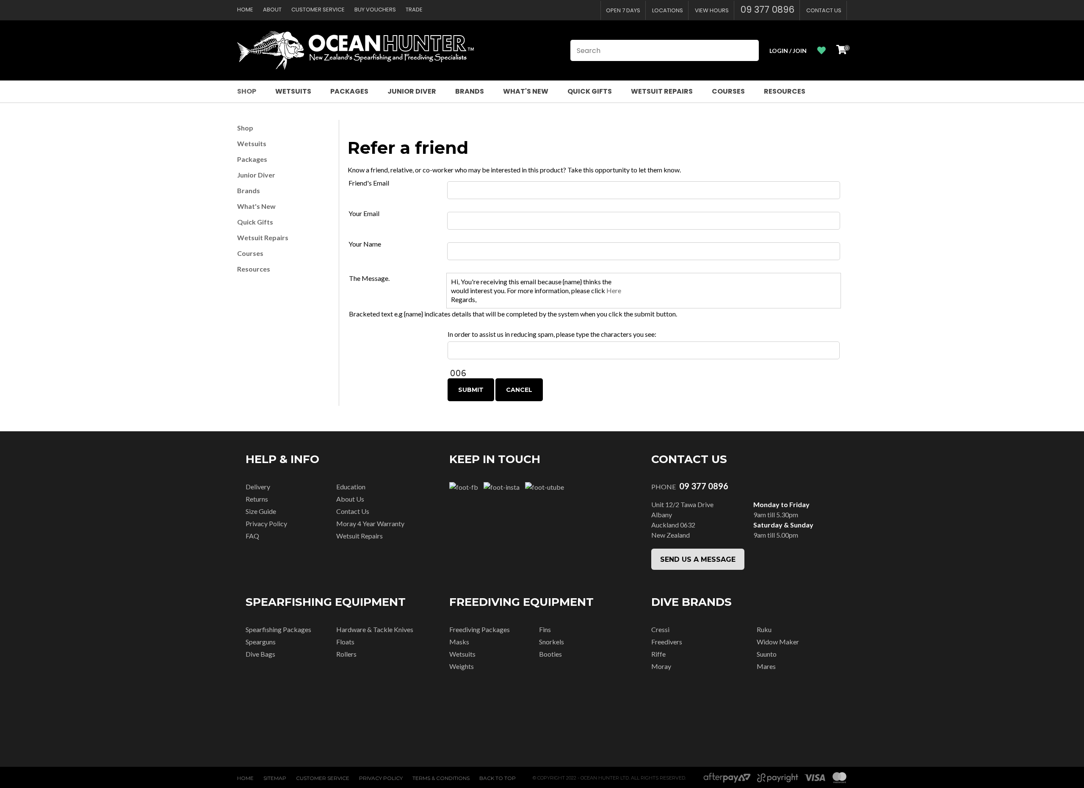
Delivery (258, 487)
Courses (728, 91)
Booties (550, 654)
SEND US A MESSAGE (698, 559)
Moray (661, 666)
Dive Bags (260, 654)
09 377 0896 (767, 9)
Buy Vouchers (375, 10)
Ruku (764, 629)
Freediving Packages (479, 629)
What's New (525, 91)
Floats (345, 642)
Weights (461, 666)
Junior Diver (411, 91)
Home (245, 10)
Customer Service (318, 10)
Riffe (658, 654)
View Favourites (821, 50)
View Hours (712, 10)
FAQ (252, 536)
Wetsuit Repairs (662, 91)
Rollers (346, 654)
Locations (667, 10)
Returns (257, 499)
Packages (349, 91)
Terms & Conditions (441, 778)
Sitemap (274, 778)
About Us (350, 499)
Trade (414, 10)
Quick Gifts (589, 91)
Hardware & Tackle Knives (374, 629)
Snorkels (551, 642)
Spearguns (261, 642)
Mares (766, 666)
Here (613, 290)
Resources (784, 91)
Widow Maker (778, 642)
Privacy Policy (266, 523)
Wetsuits (293, 91)
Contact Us (823, 10)
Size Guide (261, 511)
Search (748, 50)
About (272, 10)
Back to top (497, 778)
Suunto (767, 654)
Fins (545, 629)
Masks (459, 642)
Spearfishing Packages (278, 629)
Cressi (660, 629)
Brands (469, 91)
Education (350, 487)
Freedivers (666, 642)
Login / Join (788, 50)
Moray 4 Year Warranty (370, 523)
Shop (246, 91)
